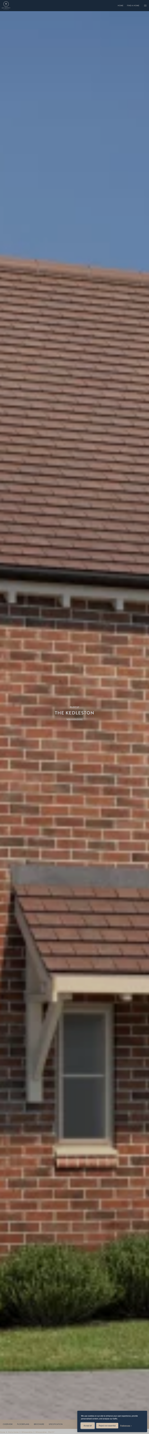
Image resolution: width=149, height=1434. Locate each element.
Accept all (88, 1425)
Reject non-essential (107, 1425)
